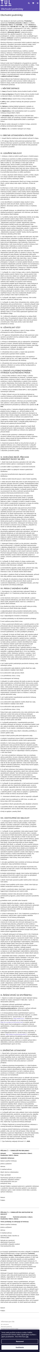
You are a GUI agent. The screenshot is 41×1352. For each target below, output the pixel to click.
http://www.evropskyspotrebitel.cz (17, 1034)
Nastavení (20, 1341)
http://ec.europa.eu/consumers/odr (11, 1022)
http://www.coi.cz (18, 1018)
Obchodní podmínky (6, 1326)
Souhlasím (20, 1347)
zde (27, 1337)
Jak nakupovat (5, 1324)
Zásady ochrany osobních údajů (9, 1329)
